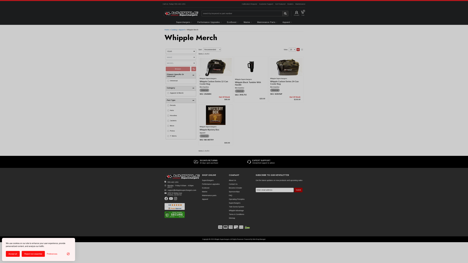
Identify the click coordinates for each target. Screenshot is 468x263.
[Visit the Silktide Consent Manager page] (68, 254)
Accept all (13, 253)
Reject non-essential (33, 253)
